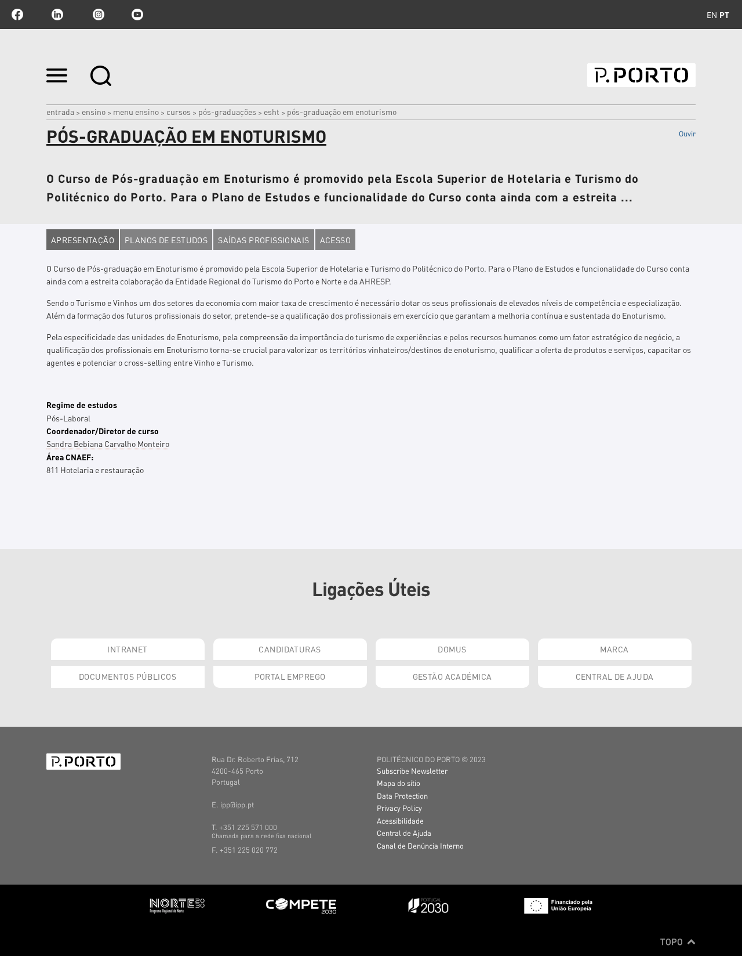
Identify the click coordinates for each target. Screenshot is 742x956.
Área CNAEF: (69, 457)
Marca (614, 649)
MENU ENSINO (136, 111)
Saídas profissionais (263, 240)
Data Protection (402, 795)
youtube (137, 14)
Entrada (60, 111)
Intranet (127, 649)
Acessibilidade (400, 820)
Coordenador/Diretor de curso (102, 430)
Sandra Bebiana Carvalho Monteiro (107, 443)
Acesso (335, 240)
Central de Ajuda (615, 676)
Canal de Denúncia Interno (420, 845)
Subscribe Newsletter (412, 770)
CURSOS (178, 111)
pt (724, 14)
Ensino (94, 111)
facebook (17, 14)
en (712, 14)
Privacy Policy (399, 808)
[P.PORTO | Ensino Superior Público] (641, 75)
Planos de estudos (166, 240)
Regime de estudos (81, 404)
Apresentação (82, 240)
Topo (672, 941)
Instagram (97, 14)
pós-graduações (227, 111)
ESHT (271, 111)
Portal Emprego (290, 676)
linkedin (57, 14)
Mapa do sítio (398, 783)
